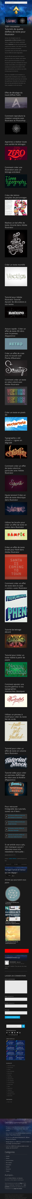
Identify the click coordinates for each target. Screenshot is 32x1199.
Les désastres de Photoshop (11, 1048)
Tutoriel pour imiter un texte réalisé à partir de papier (15, 657)
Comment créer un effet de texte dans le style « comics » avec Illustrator (16, 585)
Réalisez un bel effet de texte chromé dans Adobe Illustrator (16, 225)
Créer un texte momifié (15, 264)
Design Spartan (9, 1141)
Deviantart (9, 1032)
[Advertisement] (17, 951)
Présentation (8, 1164)
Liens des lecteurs (9, 1160)
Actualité (7, 1156)
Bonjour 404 (9, 1073)
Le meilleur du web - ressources (11, 1043)
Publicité (7, 1167)
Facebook (12, 1032)
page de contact (18, 1188)
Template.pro (9, 1090)
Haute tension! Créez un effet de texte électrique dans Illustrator (15, 497)
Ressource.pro (9, 1088)
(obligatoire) (9, 996)
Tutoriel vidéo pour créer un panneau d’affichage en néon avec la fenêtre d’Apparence (15, 776)
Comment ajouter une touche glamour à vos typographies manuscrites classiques (15, 688)
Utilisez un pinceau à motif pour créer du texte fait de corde (16, 716)
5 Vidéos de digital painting (21, 1048)
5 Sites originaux (21, 1053)
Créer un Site (9, 1101)
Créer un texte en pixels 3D (15, 413)
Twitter (17, 1032)
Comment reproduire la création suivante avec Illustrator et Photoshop (15, 118)
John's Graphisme (10, 1080)
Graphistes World (10, 1078)
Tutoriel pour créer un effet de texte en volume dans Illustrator (15, 750)
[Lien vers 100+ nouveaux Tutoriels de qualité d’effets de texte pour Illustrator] (16, 20)
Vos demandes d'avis (21, 1058)
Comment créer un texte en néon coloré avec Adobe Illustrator (15, 382)
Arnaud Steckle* (10, 1067)
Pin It (13, 875)
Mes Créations (9, 1162)
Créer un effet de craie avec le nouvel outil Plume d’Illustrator (14, 355)
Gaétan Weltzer (13, 858)
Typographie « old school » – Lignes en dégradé (13, 440)
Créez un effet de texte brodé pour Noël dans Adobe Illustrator (15, 549)
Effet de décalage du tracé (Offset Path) (13, 93)
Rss (15, 1032)
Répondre (19, 962)
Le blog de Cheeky (10, 1082)
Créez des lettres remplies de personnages (16, 196)
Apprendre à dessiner (11, 1065)
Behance (7, 1032)
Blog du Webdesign (10, 1071)
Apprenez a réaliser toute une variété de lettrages (16, 142)
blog (21, 1183)
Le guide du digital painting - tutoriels (21, 1043)
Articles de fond (11, 1058)
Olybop (8, 1086)
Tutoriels (7, 1171)
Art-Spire (8, 1069)
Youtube (20, 1032)
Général (7, 1158)
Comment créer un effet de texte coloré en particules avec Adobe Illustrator (15, 469)
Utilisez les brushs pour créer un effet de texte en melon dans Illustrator (16, 524)
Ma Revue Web (10, 1084)
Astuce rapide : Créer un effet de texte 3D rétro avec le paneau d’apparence (15, 332)
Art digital (16, 864)
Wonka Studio (9, 1095)
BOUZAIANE (13, 962)
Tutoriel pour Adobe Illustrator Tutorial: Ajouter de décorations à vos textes (15, 300)
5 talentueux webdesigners (11, 1053)
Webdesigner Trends (11, 1093)
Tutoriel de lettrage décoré (13, 630)
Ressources (8, 1169)
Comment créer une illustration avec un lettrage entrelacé (13, 169)
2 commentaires (24, 864)
